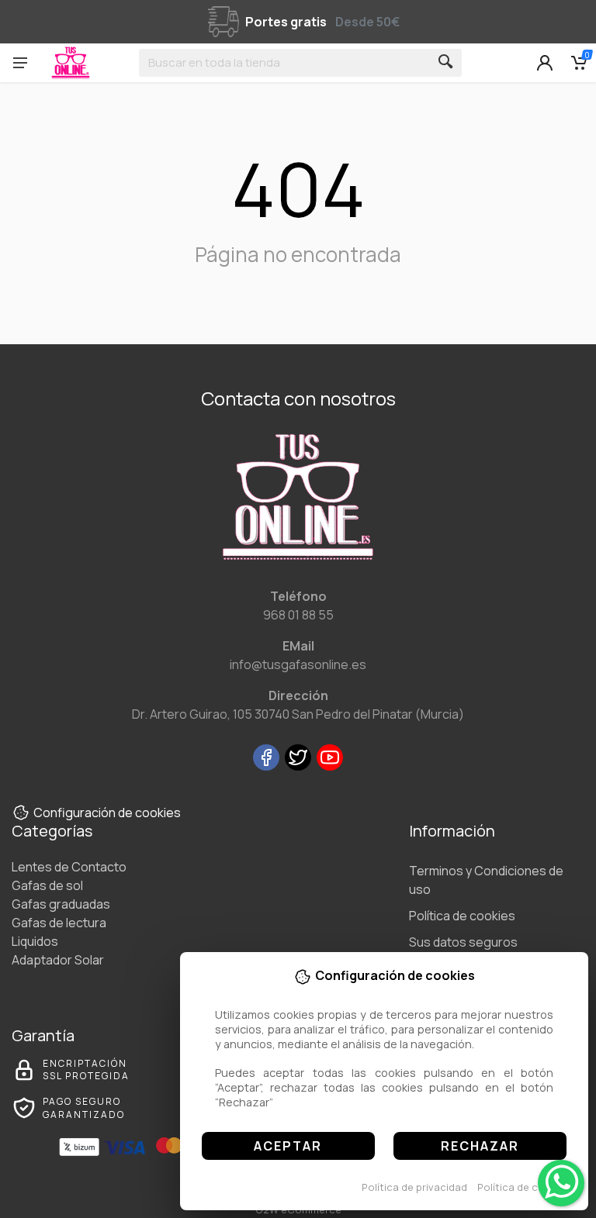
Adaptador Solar (58, 959)
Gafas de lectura (59, 922)
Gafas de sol (47, 885)
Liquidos (35, 941)
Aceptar (288, 1145)
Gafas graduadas (61, 904)
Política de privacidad (414, 1187)
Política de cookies (524, 1187)
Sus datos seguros (463, 942)
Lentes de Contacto (69, 866)
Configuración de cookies (107, 812)
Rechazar (480, 1145)
